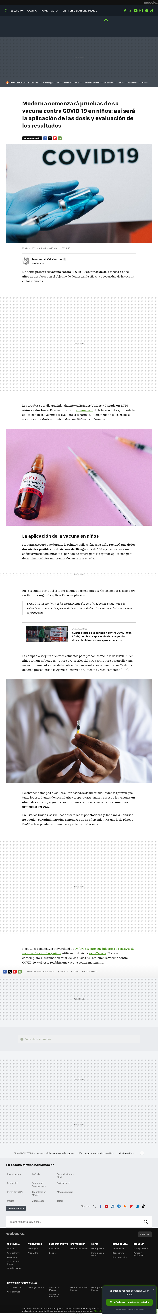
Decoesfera (118, 1252)
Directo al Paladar (79, 1248)
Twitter (130, 10)
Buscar (146, 1222)
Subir (143, 1234)
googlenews (146, 10)
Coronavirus (90, 971)
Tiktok (152, 10)
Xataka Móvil (13, 1252)
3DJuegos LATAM (36, 1287)
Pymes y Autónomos (139, 1254)
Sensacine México (54, 1288)
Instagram (141, 10)
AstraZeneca (97, 953)
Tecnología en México (39, 1193)
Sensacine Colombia (54, 1295)
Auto (54, 10)
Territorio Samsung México (79, 10)
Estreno (34, 82)
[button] (48, 259)
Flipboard (55, 138)
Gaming (32, 10)
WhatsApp (48, 82)
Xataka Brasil (13, 1291)
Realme (67, 82)
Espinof (52, 1252)
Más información (102, 1310)
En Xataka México (79, 629)
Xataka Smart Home (13, 1262)
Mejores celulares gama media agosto (55, 1153)
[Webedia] (150, 2)
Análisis (36, 1174)
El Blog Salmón (140, 1248)
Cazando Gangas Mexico (65, 1175)
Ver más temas (16, 1208)
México (10, 1200)
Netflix (145, 82)
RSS (125, 1205)
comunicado (84, 410)
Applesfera (12, 1257)
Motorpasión (97, 1248)
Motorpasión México (97, 1288)
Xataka (10, 1248)
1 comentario (33, 138)
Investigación (14, 1174)
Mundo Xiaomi (14, 1268)
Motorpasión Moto (97, 1254)
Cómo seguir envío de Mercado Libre (96, 1153)
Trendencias (118, 1248)
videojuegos (38, 1200)
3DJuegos (33, 1248)
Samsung (108, 82)
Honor (120, 82)
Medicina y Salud (45, 971)
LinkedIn (137, 1205)
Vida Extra (33, 1252)
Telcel (60, 1200)
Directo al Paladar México (79, 1288)
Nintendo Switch (92, 82)
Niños (76, 971)
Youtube (135, 10)
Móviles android (65, 1191)
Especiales (12, 1182)
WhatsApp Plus (126, 1153)
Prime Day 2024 (15, 1191)
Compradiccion (119, 1257)
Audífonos (132, 82)
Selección (17, 10)
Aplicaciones (63, 1182)
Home (44, 10)
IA (58, 82)
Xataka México (14, 1287)
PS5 (77, 82)
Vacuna (64, 971)
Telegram (118, 1205)
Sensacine (54, 1248)
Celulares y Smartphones (39, 1184)
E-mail (60, 138)
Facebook (125, 10)
